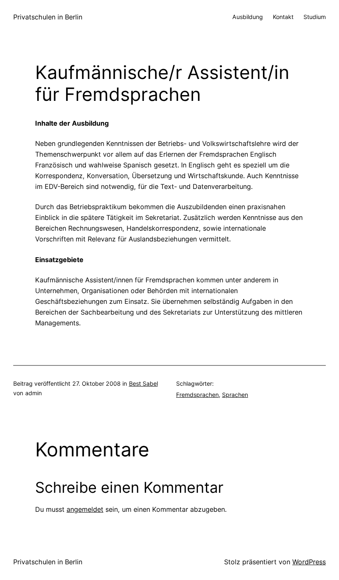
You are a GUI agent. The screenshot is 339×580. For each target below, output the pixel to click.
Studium (314, 16)
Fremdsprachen (197, 394)
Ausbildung (247, 16)
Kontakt (283, 16)
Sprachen (235, 394)
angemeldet (85, 509)
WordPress (309, 562)
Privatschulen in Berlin (47, 17)
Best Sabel (143, 383)
